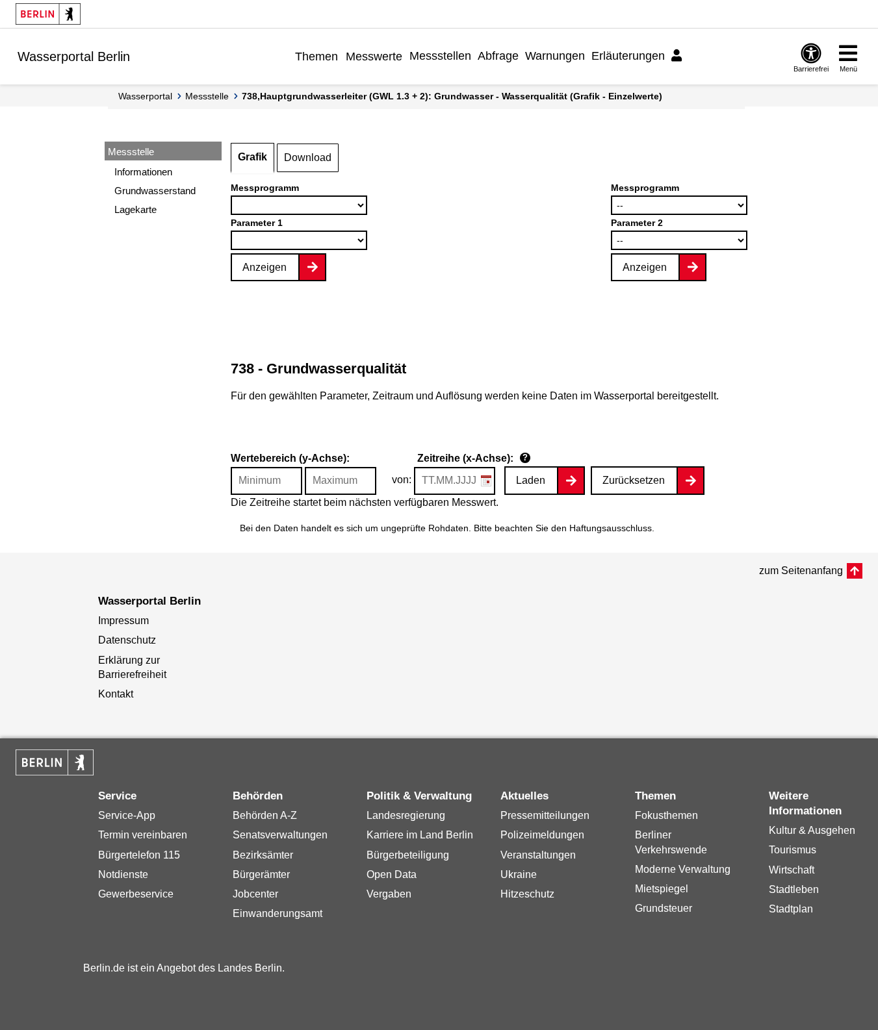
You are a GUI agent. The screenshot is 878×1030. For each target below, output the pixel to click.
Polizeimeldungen (542, 834)
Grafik (252, 156)
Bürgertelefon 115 (139, 854)
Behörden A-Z (265, 815)
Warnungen (555, 55)
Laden (530, 480)
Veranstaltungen (538, 854)
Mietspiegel (661, 888)
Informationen (143, 171)
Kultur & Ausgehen (812, 830)
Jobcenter (255, 893)
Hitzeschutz (527, 893)
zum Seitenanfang (801, 570)
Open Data (392, 874)
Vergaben (389, 893)
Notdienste (123, 874)
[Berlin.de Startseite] (48, 14)
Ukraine (518, 874)
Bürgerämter (261, 874)
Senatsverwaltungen (280, 834)
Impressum (123, 620)
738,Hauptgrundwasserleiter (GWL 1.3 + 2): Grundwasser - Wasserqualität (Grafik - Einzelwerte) (452, 96)
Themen (316, 56)
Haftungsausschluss (610, 528)
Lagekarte (135, 209)
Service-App (126, 815)
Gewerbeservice (136, 893)
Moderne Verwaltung (682, 869)
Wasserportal (145, 96)
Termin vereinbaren (142, 834)
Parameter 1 (257, 223)
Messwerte (374, 56)
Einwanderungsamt (277, 913)
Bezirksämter (263, 854)
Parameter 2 (637, 223)
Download (307, 157)
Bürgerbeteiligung (408, 854)
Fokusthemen (666, 815)
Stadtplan (791, 908)
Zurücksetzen (633, 480)
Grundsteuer (663, 908)
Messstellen (440, 55)
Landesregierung (406, 815)
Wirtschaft (791, 869)
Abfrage (498, 55)
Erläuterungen (628, 55)
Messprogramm (265, 187)
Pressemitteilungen (544, 815)
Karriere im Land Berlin (420, 834)
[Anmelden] (678, 56)
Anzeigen (264, 267)
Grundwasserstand (155, 190)
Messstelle (207, 96)
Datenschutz (127, 640)
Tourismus (792, 849)
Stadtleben (794, 889)
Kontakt (115, 693)
